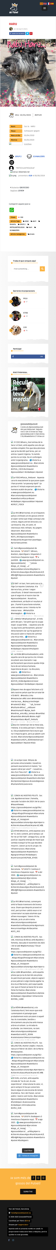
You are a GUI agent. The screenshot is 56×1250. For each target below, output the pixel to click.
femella (13, 224)
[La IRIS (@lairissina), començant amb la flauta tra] (28, 917)
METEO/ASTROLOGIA (17, 227)
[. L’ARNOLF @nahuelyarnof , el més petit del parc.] (28, 634)
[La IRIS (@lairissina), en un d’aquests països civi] (28, 528)
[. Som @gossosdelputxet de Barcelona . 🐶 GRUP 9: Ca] (28, 882)
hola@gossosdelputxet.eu (21, 1213)
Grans (32, 234)
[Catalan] (41, 3)
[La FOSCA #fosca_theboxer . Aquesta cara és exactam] (28, 493)
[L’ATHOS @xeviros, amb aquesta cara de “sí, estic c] (28, 846)
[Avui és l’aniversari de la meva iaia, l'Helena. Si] (28, 740)
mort (30, 227)
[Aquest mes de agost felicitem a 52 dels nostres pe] (28, 705)
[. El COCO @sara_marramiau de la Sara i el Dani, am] (28, 458)
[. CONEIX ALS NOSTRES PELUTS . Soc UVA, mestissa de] (28, 952)
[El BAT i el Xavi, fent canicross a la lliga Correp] (28, 599)
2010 (27, 221)
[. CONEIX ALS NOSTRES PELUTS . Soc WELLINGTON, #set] (28, 1058)
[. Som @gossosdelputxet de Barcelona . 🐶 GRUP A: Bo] (28, 1129)
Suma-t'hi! (28, 1191)
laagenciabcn (23, 1225)
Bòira (27, 1221)
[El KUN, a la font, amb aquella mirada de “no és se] (28, 1094)
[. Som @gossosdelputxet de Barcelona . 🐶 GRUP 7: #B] (28, 564)
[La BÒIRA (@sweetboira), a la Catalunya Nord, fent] (28, 1023)
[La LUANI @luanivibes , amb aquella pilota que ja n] (28, 988)
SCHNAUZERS (14, 230)
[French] (48, 3)
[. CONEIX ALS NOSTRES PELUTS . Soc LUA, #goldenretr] (28, 811)
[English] (45, 3)
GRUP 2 (22, 224)
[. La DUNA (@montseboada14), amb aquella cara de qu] (28, 670)
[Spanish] (52, 3)
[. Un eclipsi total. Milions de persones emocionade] (28, 776)
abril (34, 221)
